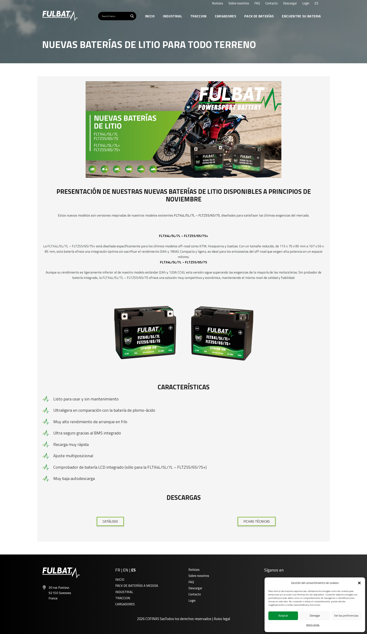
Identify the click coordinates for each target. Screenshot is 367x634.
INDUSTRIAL (124, 591)
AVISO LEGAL (313, 625)
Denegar (315, 615)
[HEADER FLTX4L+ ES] (183, 129)
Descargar (195, 588)
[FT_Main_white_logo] (60, 16)
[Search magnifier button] (132, 16)
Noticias (194, 569)
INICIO (119, 579)
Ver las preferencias (346, 615)
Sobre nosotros (198, 575)
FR (117, 570)
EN (125, 570)
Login (192, 600)
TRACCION (122, 598)
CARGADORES (125, 604)
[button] (359, 583)
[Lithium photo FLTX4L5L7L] (183, 333)
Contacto (194, 594)
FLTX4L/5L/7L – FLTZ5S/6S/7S (197, 215)
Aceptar (283, 615)
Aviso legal (222, 618)
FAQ (191, 582)
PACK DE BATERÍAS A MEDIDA (136, 585)
